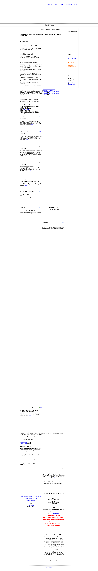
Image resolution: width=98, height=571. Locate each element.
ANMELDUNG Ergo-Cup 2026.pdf (49, 89)
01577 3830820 (26, 109)
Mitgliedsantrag (72, 58)
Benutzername (70, 75)
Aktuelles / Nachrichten (52, 4)
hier (70, 67)
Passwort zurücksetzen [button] (71, 82)
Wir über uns (69, 4)
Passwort (69, 78)
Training (62, 4)
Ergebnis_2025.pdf (24, 442)
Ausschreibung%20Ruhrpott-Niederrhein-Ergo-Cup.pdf (31, 496)
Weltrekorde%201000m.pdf (31, 500)
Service (75, 4)
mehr (32, 124)
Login (69, 80)
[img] (25, 4)
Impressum (49, 567)
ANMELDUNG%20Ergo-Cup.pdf (30, 498)
